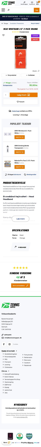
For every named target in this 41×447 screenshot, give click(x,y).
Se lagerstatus (7, 85)
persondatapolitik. (22, 417)
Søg (36, 10)
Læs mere (20, 219)
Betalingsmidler (31, 174)
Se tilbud (24, 18)
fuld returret (17, 174)
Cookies (15, 344)
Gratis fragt (15, 111)
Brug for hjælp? (35, 23)
